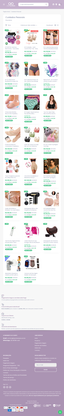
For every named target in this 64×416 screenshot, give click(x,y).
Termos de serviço (8, 377)
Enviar (46, 369)
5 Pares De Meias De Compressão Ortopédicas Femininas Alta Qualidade (11, 145)
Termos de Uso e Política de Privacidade (15, 375)
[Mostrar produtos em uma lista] (58, 25)
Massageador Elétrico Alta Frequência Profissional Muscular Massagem (31, 209)
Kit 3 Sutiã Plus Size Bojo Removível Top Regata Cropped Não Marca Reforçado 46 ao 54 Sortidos (51, 176)
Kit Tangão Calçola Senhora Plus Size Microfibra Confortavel (31, 113)
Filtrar (9, 25)
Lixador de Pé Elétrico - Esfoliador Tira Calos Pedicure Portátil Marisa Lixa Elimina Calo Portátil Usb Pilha (12, 209)
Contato (37, 350)
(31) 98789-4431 (11, 340)
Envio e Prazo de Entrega (10, 368)
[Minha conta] (53, 4)
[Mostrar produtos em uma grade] (55, 25)
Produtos (37, 340)
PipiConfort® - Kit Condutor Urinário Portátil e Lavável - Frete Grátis (51, 80)
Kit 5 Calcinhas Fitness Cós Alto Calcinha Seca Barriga (31, 80)
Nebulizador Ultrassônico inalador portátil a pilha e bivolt (11, 274)
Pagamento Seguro (40, 343)
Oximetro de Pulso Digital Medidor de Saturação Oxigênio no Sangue (30, 274)
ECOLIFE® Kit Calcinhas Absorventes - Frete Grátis (12, 48)
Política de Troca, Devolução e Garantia (14, 370)
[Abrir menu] (4, 4)
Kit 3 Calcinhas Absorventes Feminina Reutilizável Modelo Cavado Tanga (51, 48)
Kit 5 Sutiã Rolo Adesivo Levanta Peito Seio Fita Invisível (49, 209)
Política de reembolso (9, 380)
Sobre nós (38, 348)
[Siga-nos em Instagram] (7, 387)
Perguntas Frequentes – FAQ (11, 365)
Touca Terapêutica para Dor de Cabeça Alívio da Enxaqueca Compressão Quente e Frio (12, 176)
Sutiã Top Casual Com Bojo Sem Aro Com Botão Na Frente (31, 145)
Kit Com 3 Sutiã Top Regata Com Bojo (51, 145)
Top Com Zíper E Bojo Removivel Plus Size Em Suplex (49, 113)
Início (36, 338)
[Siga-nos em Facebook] (4, 387)
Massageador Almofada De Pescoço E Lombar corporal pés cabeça (51, 241)
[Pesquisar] (46, 4)
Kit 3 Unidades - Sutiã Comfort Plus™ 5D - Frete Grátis (31, 48)
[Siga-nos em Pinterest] (10, 387)
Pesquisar (6, 358)
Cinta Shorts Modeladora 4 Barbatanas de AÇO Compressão (31, 176)
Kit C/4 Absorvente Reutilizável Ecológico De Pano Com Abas (11, 80)
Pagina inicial (6, 11)
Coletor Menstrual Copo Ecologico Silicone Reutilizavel (32, 241)
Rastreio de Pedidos (40, 345)
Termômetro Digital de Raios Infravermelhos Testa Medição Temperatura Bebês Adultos (12, 241)
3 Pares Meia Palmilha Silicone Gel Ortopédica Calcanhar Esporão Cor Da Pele (12, 113)
